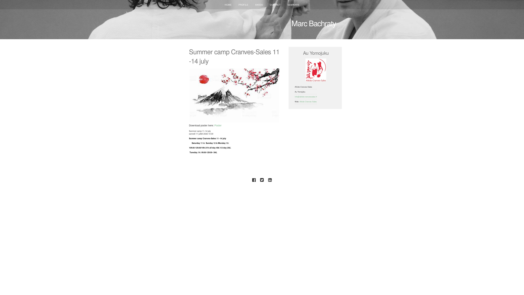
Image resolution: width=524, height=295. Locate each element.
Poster (217, 125)
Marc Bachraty (313, 23)
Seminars (293, 4)
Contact (275, 4)
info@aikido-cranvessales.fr (306, 96)
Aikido (259, 4)
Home (228, 4)
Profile (243, 4)
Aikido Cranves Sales (308, 101)
